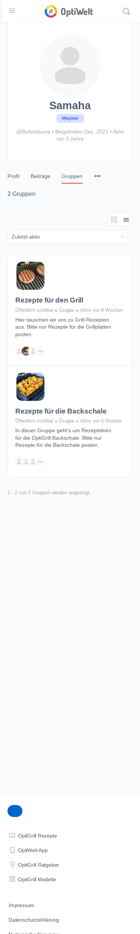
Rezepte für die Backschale (61, 411)
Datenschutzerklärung (34, 920)
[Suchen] (126, 11)
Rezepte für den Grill (49, 300)
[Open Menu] (11, 10)
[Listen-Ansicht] (126, 219)
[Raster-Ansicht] (114, 219)
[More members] (40, 351)
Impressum (21, 905)
